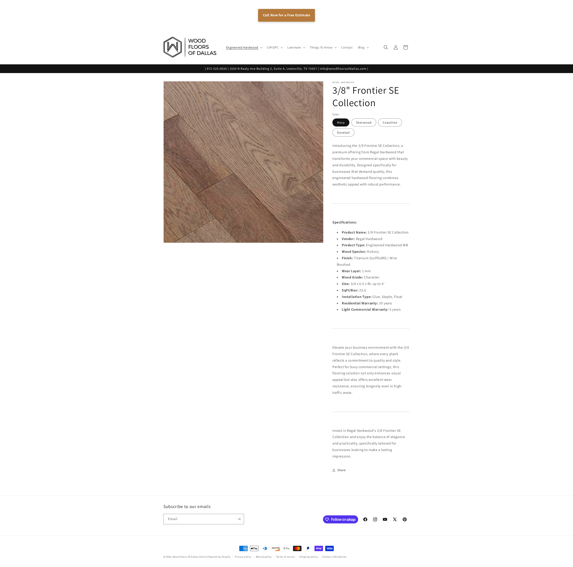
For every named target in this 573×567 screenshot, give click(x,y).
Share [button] (342, 470)
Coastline (390, 122)
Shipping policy (308, 556)
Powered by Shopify (219, 556)
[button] (243, 47)
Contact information (334, 556)
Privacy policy (243, 556)
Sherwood (364, 122)
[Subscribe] (239, 519)
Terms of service (285, 556)
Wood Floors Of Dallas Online (190, 556)
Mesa (341, 122)
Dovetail (343, 133)
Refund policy (264, 556)
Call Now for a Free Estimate (286, 15)
